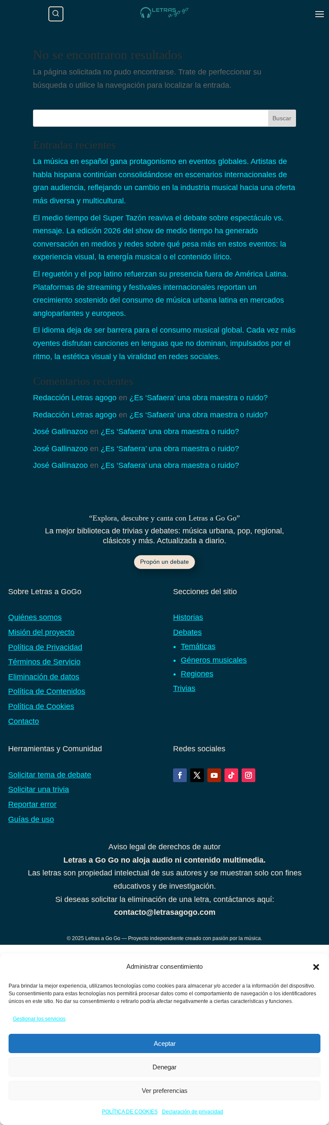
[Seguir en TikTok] (231, 775)
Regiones (197, 674)
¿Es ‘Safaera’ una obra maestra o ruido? (198, 397)
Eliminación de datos (43, 677)
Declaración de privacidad (192, 1112)
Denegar (164, 1067)
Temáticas (198, 646)
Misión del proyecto (41, 632)
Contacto (23, 721)
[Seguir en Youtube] (214, 775)
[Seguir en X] (197, 775)
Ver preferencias (165, 1090)
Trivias (184, 688)
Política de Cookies (41, 706)
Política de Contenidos (46, 691)
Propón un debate (164, 561)
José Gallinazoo (60, 431)
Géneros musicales (214, 660)
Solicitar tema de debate (49, 775)
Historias (188, 617)
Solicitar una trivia (38, 789)
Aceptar (165, 1043)
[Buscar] (55, 13)
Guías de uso (31, 819)
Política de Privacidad (45, 647)
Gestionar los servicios (39, 1019)
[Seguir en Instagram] (248, 775)
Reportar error (32, 804)
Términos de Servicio (44, 662)
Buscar (281, 118)
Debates (187, 632)
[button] (316, 967)
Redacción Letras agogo (75, 397)
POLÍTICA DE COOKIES (130, 1112)
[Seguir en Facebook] (180, 775)
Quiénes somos (35, 617)
